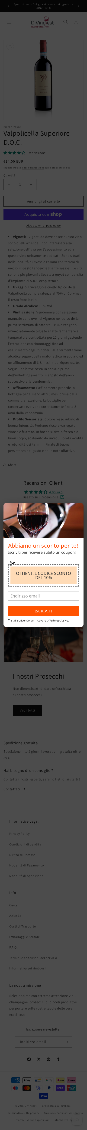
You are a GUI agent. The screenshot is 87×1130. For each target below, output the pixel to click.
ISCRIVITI (43, 611)
